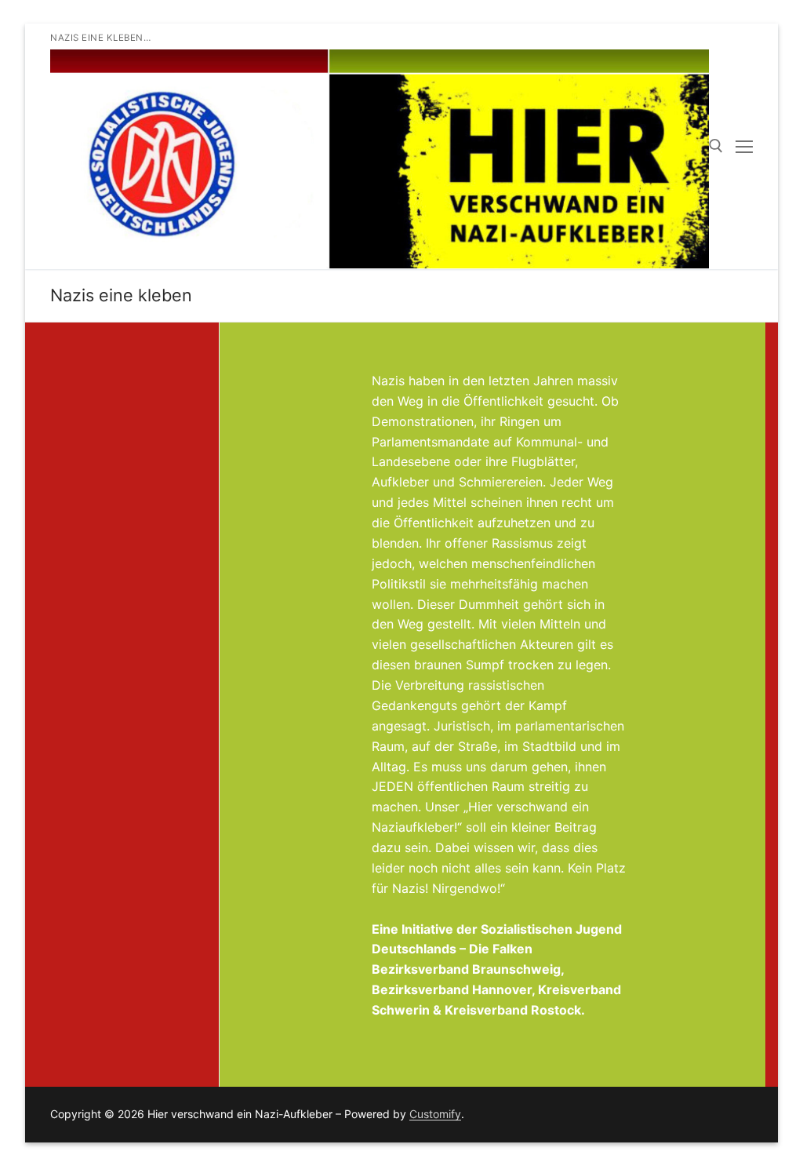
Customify (435, 1113)
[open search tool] (716, 146)
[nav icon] (744, 146)
